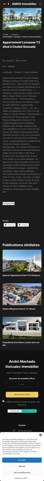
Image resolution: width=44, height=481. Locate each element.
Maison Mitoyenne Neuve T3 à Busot (19, 309)
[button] (40, 435)
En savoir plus (9, 203)
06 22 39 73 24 (22, 431)
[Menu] (40, 4)
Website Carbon (29, 411)
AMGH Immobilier (24, 4)
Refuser (22, 466)
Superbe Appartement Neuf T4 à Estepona (21, 275)
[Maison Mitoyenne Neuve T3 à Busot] (22, 294)
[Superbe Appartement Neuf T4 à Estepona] (22, 261)
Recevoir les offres (22, 394)
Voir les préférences (22, 472)
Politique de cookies (21, 478)
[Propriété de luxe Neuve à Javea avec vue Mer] (22, 328)
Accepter (22, 460)
